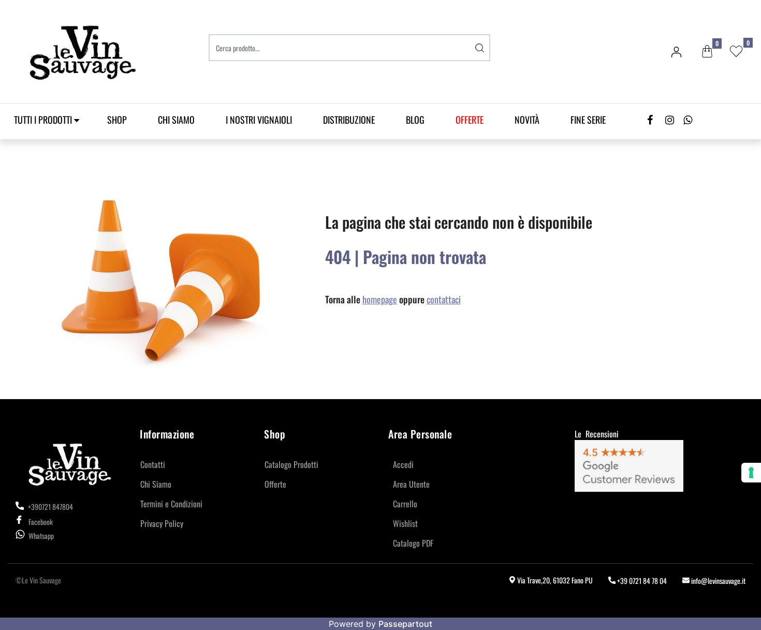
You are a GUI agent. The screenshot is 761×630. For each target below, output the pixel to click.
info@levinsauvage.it (717, 580)
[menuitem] (469, 120)
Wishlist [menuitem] (405, 523)
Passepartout (405, 624)
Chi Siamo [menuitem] (176, 119)
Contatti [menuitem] (152, 464)
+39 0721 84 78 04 (641, 580)
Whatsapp (41, 535)
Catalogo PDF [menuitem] (413, 543)
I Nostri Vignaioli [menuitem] (259, 119)
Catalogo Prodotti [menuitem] (291, 464)
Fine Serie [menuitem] (588, 119)
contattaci (444, 299)
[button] (480, 47)
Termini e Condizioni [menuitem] (171, 503)
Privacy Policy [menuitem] (161, 523)
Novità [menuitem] (527, 119)
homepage (379, 299)
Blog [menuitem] (415, 119)
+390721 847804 (49, 506)
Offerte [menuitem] (275, 484)
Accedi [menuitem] (403, 464)
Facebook (40, 521)
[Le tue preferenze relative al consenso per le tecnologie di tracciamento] (751, 472)
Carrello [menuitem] (405, 503)
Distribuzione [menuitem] (349, 119)
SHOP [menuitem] (117, 119)
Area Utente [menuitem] (411, 484)
